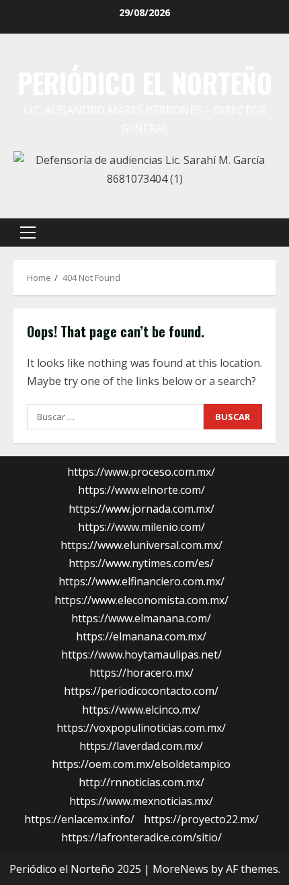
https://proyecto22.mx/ (201, 819)
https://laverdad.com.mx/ (141, 746)
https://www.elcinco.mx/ (141, 709)
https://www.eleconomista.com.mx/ (141, 600)
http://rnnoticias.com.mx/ (141, 782)
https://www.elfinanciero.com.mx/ (141, 581)
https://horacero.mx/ (141, 672)
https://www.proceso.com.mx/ (141, 471)
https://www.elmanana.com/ (141, 618)
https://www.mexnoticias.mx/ (141, 801)
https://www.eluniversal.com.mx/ (141, 545)
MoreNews (180, 868)
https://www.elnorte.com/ (141, 489)
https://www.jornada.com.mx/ (141, 508)
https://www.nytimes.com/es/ (141, 563)
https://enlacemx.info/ (79, 819)
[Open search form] (259, 232)
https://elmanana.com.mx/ (141, 636)
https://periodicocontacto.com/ (141, 690)
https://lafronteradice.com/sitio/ (141, 837)
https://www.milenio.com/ (141, 526)
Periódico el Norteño (144, 82)
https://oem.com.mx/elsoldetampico (141, 764)
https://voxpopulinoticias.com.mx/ (141, 727)
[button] (27, 232)
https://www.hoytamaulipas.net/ (141, 654)
